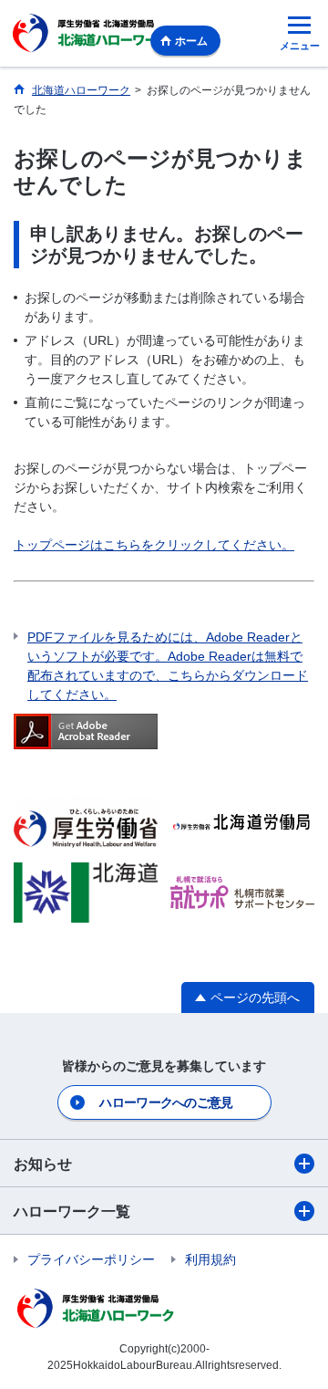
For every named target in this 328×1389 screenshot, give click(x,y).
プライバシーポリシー (91, 1259)
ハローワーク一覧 (72, 1211)
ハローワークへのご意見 (165, 1102)
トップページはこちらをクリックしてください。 (154, 545)
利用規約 (210, 1259)
